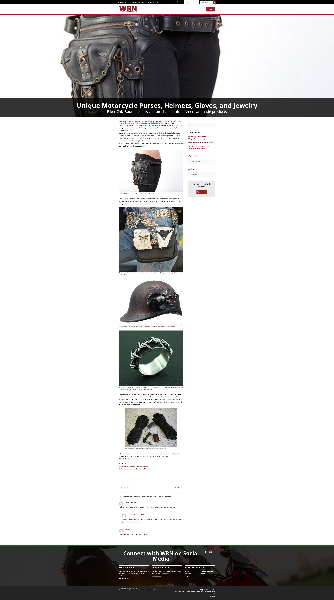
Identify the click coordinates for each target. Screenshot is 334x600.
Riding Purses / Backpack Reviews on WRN (133, 466)
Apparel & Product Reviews (128, 121)
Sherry (127, 529)
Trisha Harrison (130, 502)
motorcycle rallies (159, 133)
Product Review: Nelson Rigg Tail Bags (201, 142)
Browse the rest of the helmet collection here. (164, 326)
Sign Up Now (201, 192)
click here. (147, 204)
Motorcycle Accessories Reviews (129, 123)
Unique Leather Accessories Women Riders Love (135, 469)
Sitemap (203, 574)
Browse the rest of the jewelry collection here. (140, 389)
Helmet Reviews (153, 121)
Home (187, 571)
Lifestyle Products (175, 121)
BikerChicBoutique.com (126, 459)
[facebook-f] (175, 2)
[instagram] (178, 2)
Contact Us (204, 576)
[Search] (214, 2)
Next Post (179, 488)
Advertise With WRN (207, 571)
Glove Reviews (142, 121)
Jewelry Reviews (164, 121)
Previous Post (124, 488)
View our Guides (124, 578)
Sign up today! (156, 576)
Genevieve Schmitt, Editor (136, 514)
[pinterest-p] (180, 2)
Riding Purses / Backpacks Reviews (152, 123)
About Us (188, 574)
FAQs (186, 576)
